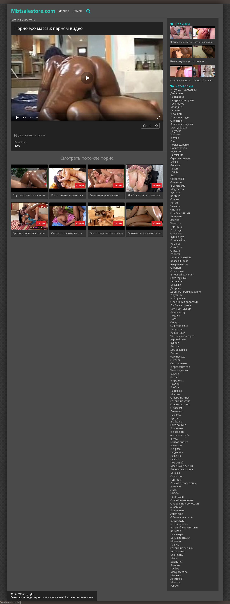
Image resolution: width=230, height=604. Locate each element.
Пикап (174, 168)
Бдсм (173, 175)
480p (17, 145)
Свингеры (176, 182)
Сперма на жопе (180, 401)
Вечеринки (176, 216)
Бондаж (175, 472)
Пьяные (175, 110)
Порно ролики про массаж (67, 195)
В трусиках (177, 380)
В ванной (176, 114)
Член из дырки (179, 370)
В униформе (177, 185)
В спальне (176, 428)
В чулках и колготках (183, 90)
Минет (174, 558)
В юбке (174, 387)
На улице (175, 131)
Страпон (175, 267)
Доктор (175, 384)
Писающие (176, 155)
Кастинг (175, 196)
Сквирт (174, 322)
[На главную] (33, 10)
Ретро (174, 202)
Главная (63, 11)
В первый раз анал (181, 274)
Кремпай (175, 531)
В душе (174, 137)
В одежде (176, 230)
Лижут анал (177, 510)
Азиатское (176, 513)
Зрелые (174, 219)
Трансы (174, 544)
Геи (172, 141)
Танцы (174, 172)
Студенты (176, 233)
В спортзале (178, 298)
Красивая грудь (179, 117)
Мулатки (175, 575)
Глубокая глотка (180, 305)
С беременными (180, 213)
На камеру (176, 534)
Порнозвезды (178, 148)
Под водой (176, 462)
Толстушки (177, 496)
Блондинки (176, 555)
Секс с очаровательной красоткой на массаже (106, 233)
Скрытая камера (180, 158)
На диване (176, 452)
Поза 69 (175, 315)
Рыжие (174, 585)
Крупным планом (180, 308)
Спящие (175, 250)
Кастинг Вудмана (180, 257)
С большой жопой (181, 517)
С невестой (177, 271)
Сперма (175, 199)
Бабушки (175, 284)
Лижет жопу (177, 312)
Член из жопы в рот (182, 336)
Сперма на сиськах (181, 548)
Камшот (175, 565)
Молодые (176, 107)
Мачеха (175, 394)
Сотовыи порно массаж (104, 195)
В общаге (176, 421)
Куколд (174, 343)
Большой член (179, 524)
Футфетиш (176, 476)
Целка (174, 161)
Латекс (174, 377)
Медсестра (177, 189)
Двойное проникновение (185, 291)
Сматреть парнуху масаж (66, 233)
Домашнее (176, 93)
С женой (175, 360)
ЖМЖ (173, 490)
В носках (175, 486)
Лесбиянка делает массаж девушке (144, 195)
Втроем (175, 254)
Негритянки (177, 551)
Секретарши (177, 178)
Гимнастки (176, 226)
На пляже (176, 390)
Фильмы (175, 165)
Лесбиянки (176, 578)
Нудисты (175, 151)
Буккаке (175, 418)
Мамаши (175, 541)
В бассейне (177, 431)
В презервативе (180, 366)
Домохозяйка (178, 349)
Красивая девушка (181, 124)
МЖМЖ (174, 493)
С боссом (176, 408)
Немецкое (176, 281)
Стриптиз (176, 120)
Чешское (175, 223)
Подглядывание (180, 144)
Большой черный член (184, 527)
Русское (175, 192)
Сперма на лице (180, 397)
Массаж (175, 582)
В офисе (175, 449)
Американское (179, 264)
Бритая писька (179, 442)
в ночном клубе (180, 435)
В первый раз (178, 240)
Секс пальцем (178, 363)
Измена (175, 243)
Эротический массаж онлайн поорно (144, 233)
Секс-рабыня (178, 425)
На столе (175, 459)
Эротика (175, 134)
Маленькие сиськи (181, 466)
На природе (177, 96)
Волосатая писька (181, 469)
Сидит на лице (179, 325)
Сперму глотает (180, 404)
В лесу (174, 438)
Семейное (176, 247)
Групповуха (177, 103)
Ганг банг (176, 479)
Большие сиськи (180, 537)
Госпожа (175, 414)
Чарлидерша (177, 356)
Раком (174, 353)
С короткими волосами (184, 503)
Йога (173, 319)
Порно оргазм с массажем (29, 195)
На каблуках (177, 332)
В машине (176, 445)
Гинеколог (176, 411)
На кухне (175, 455)
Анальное (176, 507)
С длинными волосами (184, 302)
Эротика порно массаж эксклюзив (29, 233)
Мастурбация (178, 127)
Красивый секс (179, 261)
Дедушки (175, 288)
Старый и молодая (181, 500)
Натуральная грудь (182, 100)
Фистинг (175, 209)
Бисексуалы (177, 520)
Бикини (174, 373)
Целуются (176, 329)
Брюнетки (176, 561)
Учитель (175, 206)
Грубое (174, 568)
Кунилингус (177, 237)
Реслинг (175, 346)
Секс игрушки (178, 278)
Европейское (178, 339)
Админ (77, 11)
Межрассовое (179, 572)
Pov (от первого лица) (183, 483)
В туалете (176, 295)
